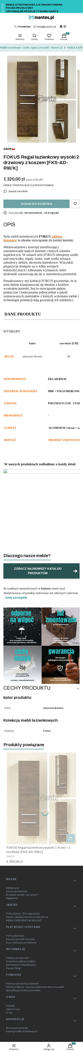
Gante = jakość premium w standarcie (27, 917)
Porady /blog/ (13, 968)
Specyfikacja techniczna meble (23, 990)
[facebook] (61, 26)
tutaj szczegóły (16, 597)
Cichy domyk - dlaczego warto (23, 913)
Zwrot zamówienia (16, 891)
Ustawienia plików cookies (21, 961)
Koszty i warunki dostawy (20, 939)
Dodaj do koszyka (36, 204)
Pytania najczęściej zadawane (22, 983)
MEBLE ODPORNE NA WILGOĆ (24, 920)
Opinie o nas (13, 1009)
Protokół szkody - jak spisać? (22, 894)
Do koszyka (70, 838)
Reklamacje (12, 888)
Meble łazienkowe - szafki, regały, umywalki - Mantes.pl (31, 47)
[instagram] (65, 26)
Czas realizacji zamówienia (21, 942)
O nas (9, 1012)
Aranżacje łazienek (17, 1028)
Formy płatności (15, 935)
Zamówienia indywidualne (21, 964)
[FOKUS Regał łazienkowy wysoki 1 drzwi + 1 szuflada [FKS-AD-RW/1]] (41, 798)
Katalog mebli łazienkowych (21, 1031)
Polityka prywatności (17, 958)
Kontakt (10, 1005)
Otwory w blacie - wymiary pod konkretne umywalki (35, 987)
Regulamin (12, 898)
